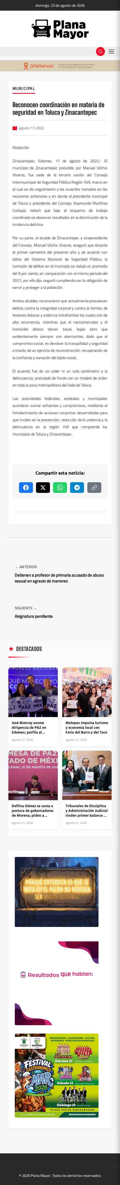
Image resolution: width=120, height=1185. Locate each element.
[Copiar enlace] (94, 487)
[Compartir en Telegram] (77, 487)
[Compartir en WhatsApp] (60, 487)
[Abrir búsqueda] (100, 51)
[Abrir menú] (111, 51)
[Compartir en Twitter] (43, 487)
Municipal (24, 88)
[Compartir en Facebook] (26, 487)
